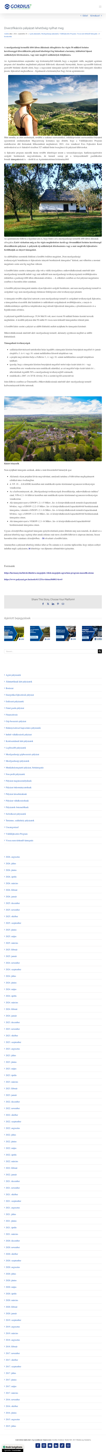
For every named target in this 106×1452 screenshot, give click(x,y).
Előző (85, 15)
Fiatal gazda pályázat (15, 708)
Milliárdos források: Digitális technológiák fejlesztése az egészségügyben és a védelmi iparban (88, 636)
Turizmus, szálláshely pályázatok (20, 820)
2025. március (12, 942)
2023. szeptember (13, 1042)
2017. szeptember (13, 1366)
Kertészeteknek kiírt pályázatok (19, 741)
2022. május (11, 1148)
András (6, 34)
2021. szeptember (13, 1200)
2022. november (13, 1108)
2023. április (11, 1075)
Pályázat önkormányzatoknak (18, 787)
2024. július (11, 975)
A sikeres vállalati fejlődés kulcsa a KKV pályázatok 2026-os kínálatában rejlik (62, 636)
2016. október (12, 1406)
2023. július (11, 1055)
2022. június (11, 1141)
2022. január (11, 1174)
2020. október (12, 1253)
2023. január (11, 1095)
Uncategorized (12, 827)
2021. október (12, 1194)
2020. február (11, 1306)
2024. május (11, 989)
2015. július (11, 1425)
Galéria (17, 639)
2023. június (11, 1061)
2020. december (13, 1240)
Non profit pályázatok (15, 774)
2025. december (13, 903)
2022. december (13, 1101)
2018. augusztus (13, 1339)
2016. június (11, 1412)
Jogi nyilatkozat (37, 1440)
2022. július (11, 1134)
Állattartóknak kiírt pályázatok (19, 681)
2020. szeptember (13, 1260)
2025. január (11, 956)
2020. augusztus (13, 1267)
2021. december (13, 1181)
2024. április (11, 995)
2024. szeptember (13, 969)
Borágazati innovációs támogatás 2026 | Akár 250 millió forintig (10, 639)
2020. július (11, 1273)
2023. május (11, 1068)
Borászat (9, 688)
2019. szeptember (13, 1319)
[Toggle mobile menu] (100, 6)
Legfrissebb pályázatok (16, 747)
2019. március (12, 1333)
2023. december (13, 1022)
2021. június (11, 1220)
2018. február (11, 1346)
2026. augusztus (13, 856)
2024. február (11, 1009)
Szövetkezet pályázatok (16, 813)
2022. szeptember (13, 1121)
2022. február (11, 1167)
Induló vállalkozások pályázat (19, 734)
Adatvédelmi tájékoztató (23, 1440)
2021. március (12, 1234)
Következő (95, 15)
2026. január (11, 896)
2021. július (11, 1214)
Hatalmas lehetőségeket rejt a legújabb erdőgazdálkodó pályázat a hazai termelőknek (36, 636)
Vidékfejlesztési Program (67, 34)
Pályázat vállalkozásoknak (17, 800)
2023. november (13, 1028)
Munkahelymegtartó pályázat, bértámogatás (25, 767)
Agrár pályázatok (34, 34)
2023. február (11, 1088)
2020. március (12, 1300)
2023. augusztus (13, 1048)
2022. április (11, 1154)
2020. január (11, 1313)
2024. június (11, 982)
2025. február (11, 949)
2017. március (12, 1392)
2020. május (11, 1286)
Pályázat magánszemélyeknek (19, 780)
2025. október (12, 916)
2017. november (13, 1353)
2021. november (13, 1187)
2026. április (11, 876)
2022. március (12, 1161)
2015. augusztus (13, 1419)
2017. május (11, 1386)
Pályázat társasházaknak (16, 793)
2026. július (11, 863)
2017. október (12, 1359)
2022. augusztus (13, 1128)
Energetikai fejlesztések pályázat (20, 694)
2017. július (11, 1373)
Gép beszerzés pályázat (16, 721)
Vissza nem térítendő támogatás (87, 34)
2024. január (11, 1015)
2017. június (11, 1379)
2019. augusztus (13, 1326)
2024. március (12, 1002)
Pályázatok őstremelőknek (17, 807)
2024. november (13, 962)
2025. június (11, 929)
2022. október (12, 1114)
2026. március (12, 883)
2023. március (12, 1081)
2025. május (11, 936)
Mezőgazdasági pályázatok (50, 34)
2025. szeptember (13, 922)
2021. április (11, 1227)
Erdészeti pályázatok (15, 701)
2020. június (11, 1280)
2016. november (13, 1399)
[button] (6, 633)
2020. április (11, 1293)
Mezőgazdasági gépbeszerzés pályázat (22, 754)
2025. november (13, 909)
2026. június (11, 870)
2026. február (11, 889)
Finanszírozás (12, 714)
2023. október (12, 1035)
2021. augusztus (13, 1207)
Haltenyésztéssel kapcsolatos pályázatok (23, 727)
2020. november (13, 1247)
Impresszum (47, 1440)
